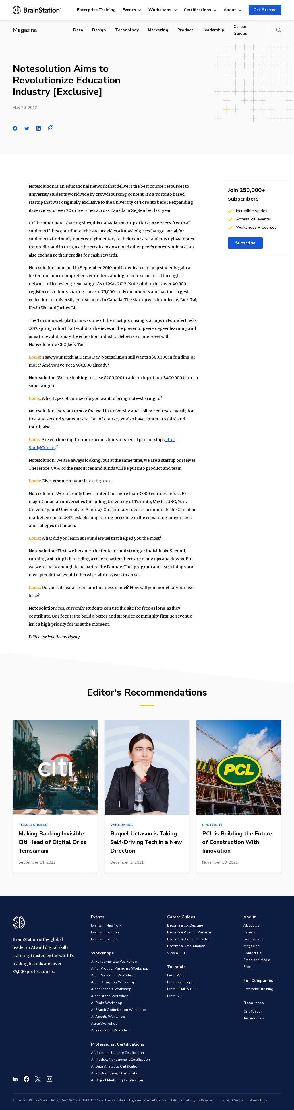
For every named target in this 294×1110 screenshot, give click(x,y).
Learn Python (177, 975)
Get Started (265, 10)
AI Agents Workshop (108, 1016)
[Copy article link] (50, 127)
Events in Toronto (105, 939)
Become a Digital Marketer (188, 939)
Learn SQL (175, 996)
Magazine (251, 946)
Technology (127, 30)
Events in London (105, 932)
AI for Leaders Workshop (111, 989)
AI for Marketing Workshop (113, 975)
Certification (253, 1011)
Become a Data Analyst (186, 946)
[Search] (278, 30)
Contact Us (252, 953)
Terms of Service (232, 1100)
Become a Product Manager (189, 932)
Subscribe (245, 243)
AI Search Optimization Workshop (118, 1009)
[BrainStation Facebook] (26, 1079)
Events (129, 10)
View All (174, 953)
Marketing (158, 30)
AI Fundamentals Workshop (114, 961)
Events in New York (106, 925)
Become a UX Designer (185, 925)
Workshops (159, 10)
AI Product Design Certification (115, 1073)
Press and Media (256, 960)
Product (185, 30)
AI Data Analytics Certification (115, 1066)
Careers (249, 932)
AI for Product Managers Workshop (119, 968)
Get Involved (253, 939)
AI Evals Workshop (106, 1003)
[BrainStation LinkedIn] (15, 1079)
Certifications (197, 10)
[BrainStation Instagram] (49, 1079)
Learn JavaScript (180, 982)
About (230, 10)
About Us (251, 925)
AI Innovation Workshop (111, 1030)
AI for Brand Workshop (110, 996)
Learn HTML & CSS (181, 989)
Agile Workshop (104, 1023)
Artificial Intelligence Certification (117, 1052)
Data (78, 30)
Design (99, 30)
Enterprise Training (96, 10)
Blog (247, 966)
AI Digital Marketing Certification (117, 1080)
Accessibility (258, 1100)
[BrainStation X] (38, 1079)
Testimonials (253, 1018)
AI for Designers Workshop (113, 982)
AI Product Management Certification (120, 1059)
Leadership (213, 30)
